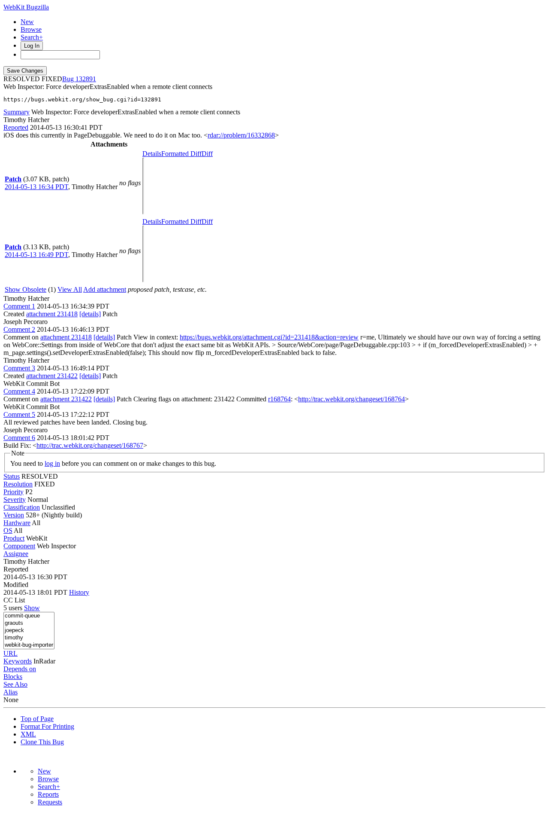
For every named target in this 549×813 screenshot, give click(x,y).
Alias (10, 692)
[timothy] (29, 638)
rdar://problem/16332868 (241, 135)
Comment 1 (19, 306)
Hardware (16, 522)
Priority (13, 491)
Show (32, 607)
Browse (31, 29)
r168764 (279, 399)
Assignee (15, 553)
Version (13, 515)
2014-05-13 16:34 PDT (36, 186)
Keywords (17, 661)
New (27, 21)
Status (11, 476)
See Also (15, 684)
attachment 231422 (52, 375)
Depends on (19, 668)
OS (7, 530)
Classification (21, 507)
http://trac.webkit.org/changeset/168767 (89, 445)
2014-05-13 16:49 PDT (36, 254)
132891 (85, 79)
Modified (15, 584)
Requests (50, 802)
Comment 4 (19, 391)
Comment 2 (19, 329)
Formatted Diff (181, 153)
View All (69, 289)
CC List (14, 600)
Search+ (32, 37)
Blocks (12, 676)
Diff (207, 153)
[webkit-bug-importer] (29, 645)
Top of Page (37, 718)
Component (19, 546)
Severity (14, 499)
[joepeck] (29, 630)
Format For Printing (47, 726)
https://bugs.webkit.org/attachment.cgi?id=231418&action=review (269, 337)
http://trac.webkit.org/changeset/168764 (351, 399)
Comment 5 (19, 414)
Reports (48, 794)
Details (151, 153)
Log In (31, 46)
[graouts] (29, 623)
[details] (90, 314)
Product (13, 538)
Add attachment (104, 289)
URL (10, 653)
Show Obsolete (25, 289)
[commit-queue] (29, 616)
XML (28, 734)
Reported (15, 127)
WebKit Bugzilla (26, 7)
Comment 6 (19, 437)
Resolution (18, 484)
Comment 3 (19, 368)
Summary (16, 112)
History (79, 592)
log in (52, 463)
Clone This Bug (42, 742)
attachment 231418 (52, 314)
